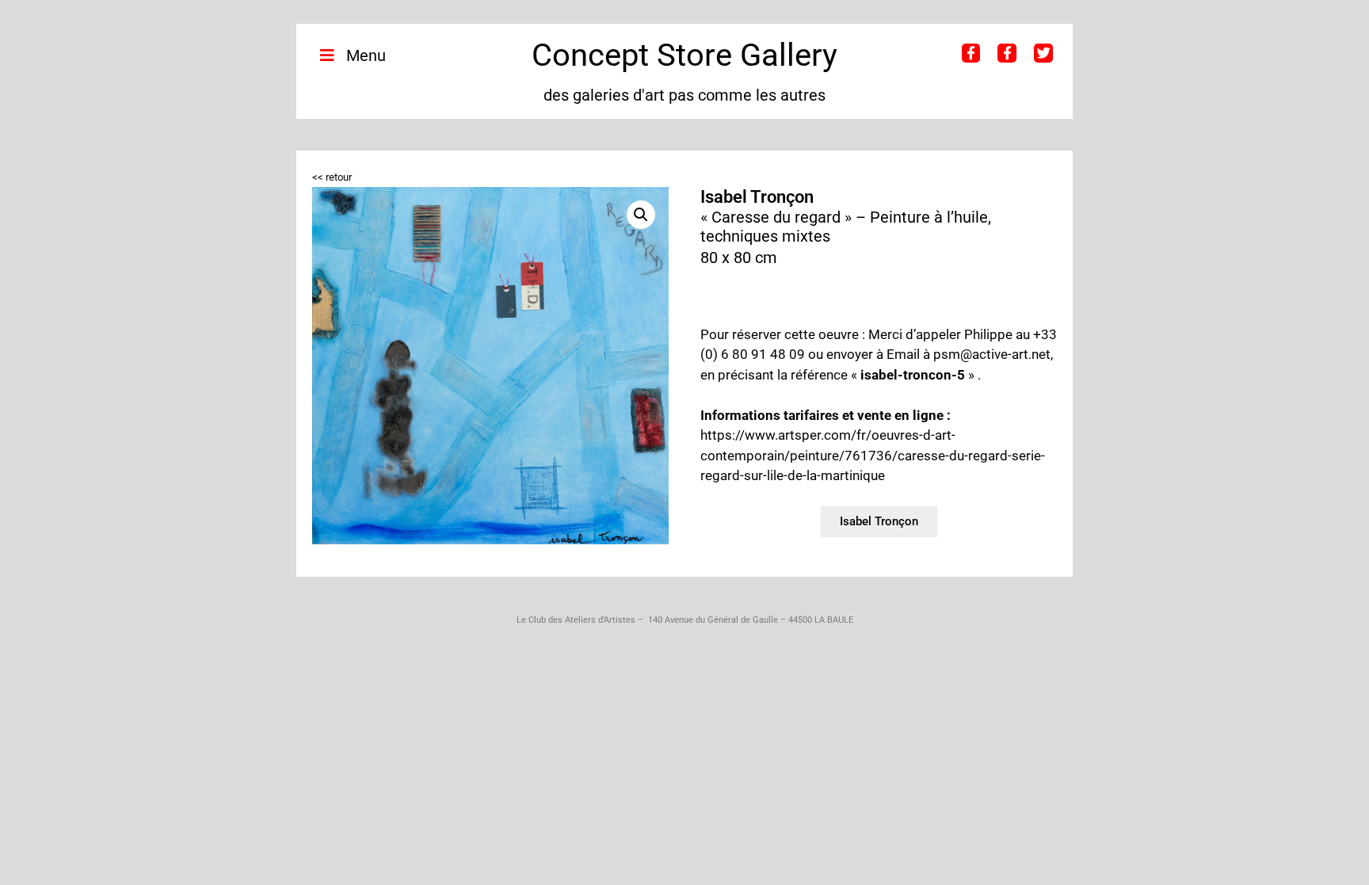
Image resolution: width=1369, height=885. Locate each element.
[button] (641, 214)
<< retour (332, 177)
